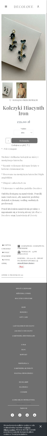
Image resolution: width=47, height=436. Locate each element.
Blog (23, 349)
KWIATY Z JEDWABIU (23, 288)
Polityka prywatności (23, 373)
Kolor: (23, 129)
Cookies (23, 392)
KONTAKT (23, 354)
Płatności (23, 387)
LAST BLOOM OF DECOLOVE (23, 326)
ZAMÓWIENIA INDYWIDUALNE (23, 336)
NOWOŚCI (23, 312)
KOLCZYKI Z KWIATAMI (23, 298)
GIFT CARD (23, 317)
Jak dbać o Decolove (23, 331)
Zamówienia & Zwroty (23, 368)
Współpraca (23, 363)
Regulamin (23, 382)
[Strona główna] (23, 6)
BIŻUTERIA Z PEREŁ (23, 293)
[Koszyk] (44, 8)
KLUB (24, 307)
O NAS (23, 344)
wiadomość (11, 197)
